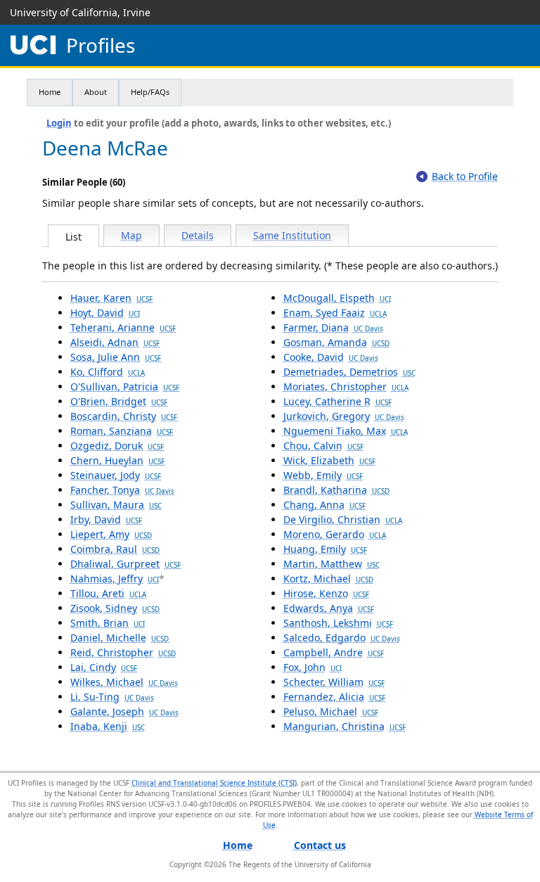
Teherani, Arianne (123, 327)
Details (197, 235)
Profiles (100, 45)
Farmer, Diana (333, 327)
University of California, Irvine (80, 12)
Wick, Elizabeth (329, 460)
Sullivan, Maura (116, 504)
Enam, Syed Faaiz (335, 312)
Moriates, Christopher (346, 386)
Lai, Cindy (103, 667)
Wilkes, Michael (124, 682)
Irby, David (106, 519)
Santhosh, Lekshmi (338, 622)
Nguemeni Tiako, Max (345, 430)
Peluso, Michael (330, 711)
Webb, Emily (323, 475)
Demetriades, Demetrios (349, 371)
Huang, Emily (325, 549)
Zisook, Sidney (115, 608)
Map (131, 235)
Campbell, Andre (333, 652)
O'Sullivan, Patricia (124, 386)
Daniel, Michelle (119, 637)
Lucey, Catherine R (337, 401)
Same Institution (292, 235)
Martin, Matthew (331, 563)
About (95, 92)
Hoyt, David (105, 312)
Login (59, 123)
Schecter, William (334, 682)
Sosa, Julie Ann (115, 357)
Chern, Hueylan (117, 460)
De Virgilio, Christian (342, 519)
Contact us (320, 845)
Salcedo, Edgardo (341, 637)
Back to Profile (465, 176)
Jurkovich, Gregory (343, 416)
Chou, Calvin (323, 445)
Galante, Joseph (124, 711)
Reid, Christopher (123, 652)
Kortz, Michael (328, 578)
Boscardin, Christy (123, 416)
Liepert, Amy (111, 534)
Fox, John (312, 667)
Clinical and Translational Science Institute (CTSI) (214, 783)
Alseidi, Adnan (115, 342)
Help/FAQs (150, 92)
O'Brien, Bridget (118, 401)
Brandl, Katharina (336, 490)
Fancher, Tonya (122, 490)
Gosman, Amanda (336, 342)
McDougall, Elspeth (337, 298)
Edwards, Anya (328, 608)
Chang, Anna (324, 504)
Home (49, 92)
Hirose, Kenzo (326, 593)
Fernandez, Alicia (334, 696)
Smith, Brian (107, 622)
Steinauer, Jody (115, 475)
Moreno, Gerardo (334, 534)
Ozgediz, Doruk (117, 445)
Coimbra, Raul (115, 549)
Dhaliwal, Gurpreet (125, 563)
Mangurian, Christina (344, 726)
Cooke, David (330, 357)
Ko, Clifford (107, 371)
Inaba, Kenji (107, 726)
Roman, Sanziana (121, 430)
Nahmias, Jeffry (114, 578)
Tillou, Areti (108, 593)
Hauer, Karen (111, 298)
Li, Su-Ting (112, 696)
